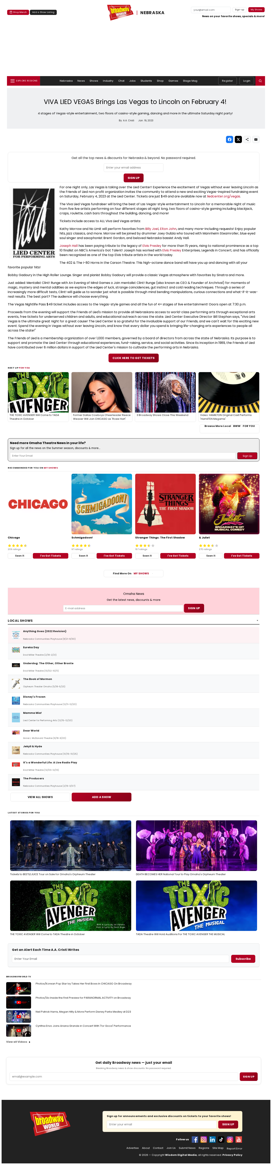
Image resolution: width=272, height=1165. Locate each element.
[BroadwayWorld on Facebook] (195, 1139)
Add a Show (101, 797)
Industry (108, 81)
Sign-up (239, 9)
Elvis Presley (151, 245)
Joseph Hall (69, 245)
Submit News (187, 1148)
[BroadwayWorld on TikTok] (221, 1139)
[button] (260, 81)
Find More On (131, 573)
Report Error (234, 1148)
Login (246, 81)
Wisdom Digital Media (181, 1155)
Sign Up (134, 178)
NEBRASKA (152, 13)
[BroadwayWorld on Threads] (230, 1139)
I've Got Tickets (50, 555)
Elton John (168, 229)
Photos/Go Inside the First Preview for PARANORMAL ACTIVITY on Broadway (83, 998)
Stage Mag (190, 81)
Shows (94, 81)
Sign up (248, 1077)
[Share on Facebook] (229, 139)
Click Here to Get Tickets (134, 358)
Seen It (19, 555)
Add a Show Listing (43, 12)
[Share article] (247, 139)
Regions (204, 1148)
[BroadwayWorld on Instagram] (203, 1139)
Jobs (132, 81)
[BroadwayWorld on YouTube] (238, 1139)
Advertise (132, 1148)
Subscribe (243, 959)
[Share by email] (255, 139)
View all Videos (16, 1042)
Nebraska (66, 81)
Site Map (218, 1148)
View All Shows (40, 797)
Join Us (171, 1148)
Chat (121, 81)
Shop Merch (20, 12)
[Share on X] (238, 139)
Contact (158, 1148)
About (146, 1148)
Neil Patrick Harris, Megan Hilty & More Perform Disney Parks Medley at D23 (83, 1012)
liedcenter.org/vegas (223, 196)
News (81, 81)
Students (146, 81)
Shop (160, 81)
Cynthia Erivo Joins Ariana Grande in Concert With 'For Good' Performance (83, 1026)
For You (24, 367)
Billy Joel (152, 229)
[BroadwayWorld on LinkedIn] (212, 1139)
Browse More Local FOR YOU (229, 426)
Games (173, 81)
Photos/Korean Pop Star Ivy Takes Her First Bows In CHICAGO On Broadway (84, 984)
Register (227, 81)
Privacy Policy (232, 1155)
